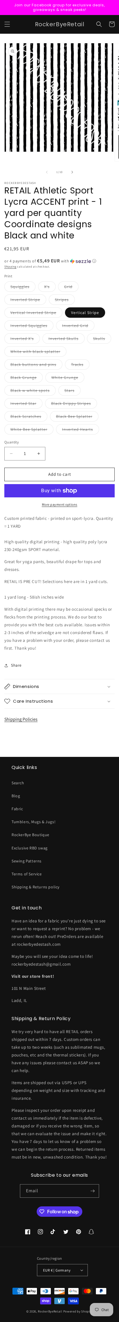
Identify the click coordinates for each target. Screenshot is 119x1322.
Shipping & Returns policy (36, 887)
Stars (72, 392)
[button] (7, 24)
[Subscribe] (92, 1191)
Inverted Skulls (67, 340)
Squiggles (23, 288)
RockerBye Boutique (30, 834)
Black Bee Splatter (77, 417)
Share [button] (16, 665)
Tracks (80, 366)
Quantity (11, 442)
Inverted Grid (78, 327)
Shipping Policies (21, 719)
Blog (16, 795)
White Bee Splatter (31, 430)
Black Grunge (26, 379)
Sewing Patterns (27, 861)
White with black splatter (38, 353)
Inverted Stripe (28, 301)
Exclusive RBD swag (30, 848)
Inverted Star (26, 404)
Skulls (102, 340)
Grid (71, 288)
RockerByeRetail (50, 1311)
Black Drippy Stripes (74, 404)
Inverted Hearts (80, 430)
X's (50, 288)
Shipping (10, 266)
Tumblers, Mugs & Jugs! (33, 821)
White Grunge (67, 379)
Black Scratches (28, 417)
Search (18, 782)
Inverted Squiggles (31, 327)
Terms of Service (27, 874)
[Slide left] (46, 172)
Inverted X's (25, 340)
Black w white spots (33, 392)
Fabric (17, 808)
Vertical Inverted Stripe (36, 314)
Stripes (65, 301)
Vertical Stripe (85, 312)
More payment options (59, 504)
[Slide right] (72, 172)
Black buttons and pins (36, 366)
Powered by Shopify (78, 1311)
